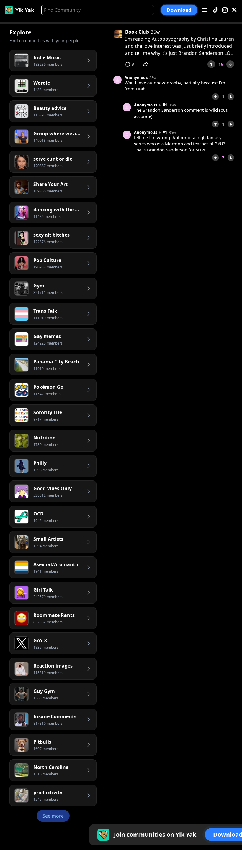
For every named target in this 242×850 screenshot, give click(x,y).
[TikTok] (215, 10)
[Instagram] (225, 10)
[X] (234, 10)
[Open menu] (205, 10)
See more (53, 816)
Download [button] (179, 9)
